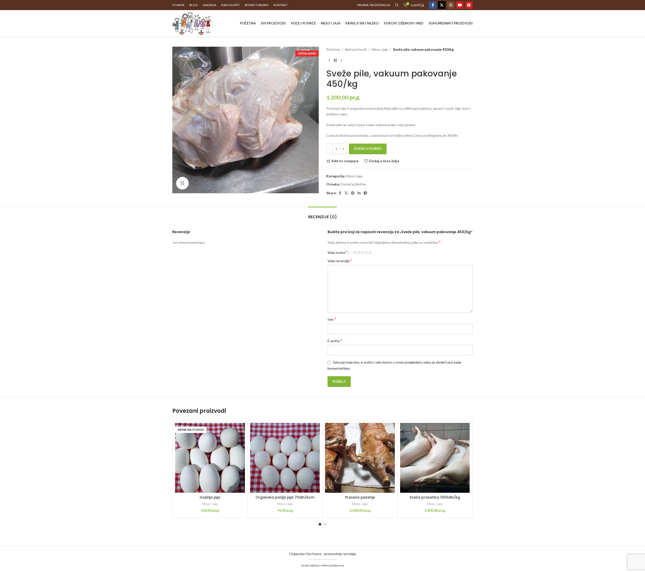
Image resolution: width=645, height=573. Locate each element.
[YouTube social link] (460, 5)
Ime (332, 319)
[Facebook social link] (432, 5)
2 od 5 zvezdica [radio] (359, 252)
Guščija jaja (210, 497)
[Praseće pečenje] (360, 458)
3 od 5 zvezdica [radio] (362, 252)
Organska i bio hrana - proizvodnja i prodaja (322, 554)
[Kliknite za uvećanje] (182, 183)
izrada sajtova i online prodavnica (322, 565)
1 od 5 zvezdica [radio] (355, 252)
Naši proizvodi (355, 49)
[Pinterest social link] (469, 5)
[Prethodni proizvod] (329, 60)
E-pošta (335, 340)
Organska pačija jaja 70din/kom (284, 497)
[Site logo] (191, 23)
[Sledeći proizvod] (341, 60)
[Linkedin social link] (359, 193)
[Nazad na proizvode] (335, 60)
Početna (333, 49)
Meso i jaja (380, 49)
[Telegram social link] (365, 193)
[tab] (322, 214)
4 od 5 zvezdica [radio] (366, 252)
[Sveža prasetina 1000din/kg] (435, 458)
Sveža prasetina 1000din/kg (435, 497)
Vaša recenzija (340, 260)
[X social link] (441, 5)
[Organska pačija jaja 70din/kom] (285, 458)
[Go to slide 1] (320, 524)
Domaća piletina (353, 184)
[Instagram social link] (451, 5)
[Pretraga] (397, 5)
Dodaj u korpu (367, 149)
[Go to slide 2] (325, 524)
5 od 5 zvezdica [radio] (370, 252)
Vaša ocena (338, 252)
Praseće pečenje (360, 497)
